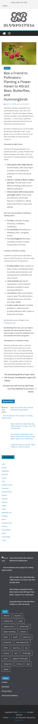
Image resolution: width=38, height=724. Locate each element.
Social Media (6, 530)
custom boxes (24, 626)
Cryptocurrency (7, 485)
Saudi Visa (16, 648)
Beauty (4, 468)
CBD (3, 481)
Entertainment (7, 492)
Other (4, 519)
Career (4, 478)
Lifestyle (7, 68)
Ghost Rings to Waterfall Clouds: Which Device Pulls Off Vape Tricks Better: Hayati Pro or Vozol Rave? (23, 436)
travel (5, 659)
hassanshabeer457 (24, 104)
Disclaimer (5, 687)
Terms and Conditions (10, 696)
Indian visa (26, 637)
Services (4, 526)
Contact (4, 682)
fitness (5, 637)
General (4, 502)
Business (5, 474)
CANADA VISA (8, 621)
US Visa (19, 664)
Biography (5, 471)
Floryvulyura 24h (10, 323)
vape (28, 664)
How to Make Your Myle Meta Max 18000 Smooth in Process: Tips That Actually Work (23, 426)
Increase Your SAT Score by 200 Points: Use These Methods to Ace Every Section (18, 389)
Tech (16, 653)
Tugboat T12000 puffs (20, 659)
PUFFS (5, 648)
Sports (4, 533)
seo (26, 648)
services (6, 653)
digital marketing (9, 632)
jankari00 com (7, 513)
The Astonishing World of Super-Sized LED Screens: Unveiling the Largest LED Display (20, 377)
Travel (4, 540)
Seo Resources (7, 523)
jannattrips (7, 642)
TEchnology (26, 653)
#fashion (6, 616)
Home (4, 509)
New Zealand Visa (22, 642)
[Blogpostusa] (4, 33)
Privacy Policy (7, 691)
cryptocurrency (8, 626)
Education (5, 488)
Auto (3, 464)
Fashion (4, 495)
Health (4, 506)
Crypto (20, 621)
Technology (6, 537)
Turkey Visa (7, 664)
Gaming (4, 499)
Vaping (5, 669)
